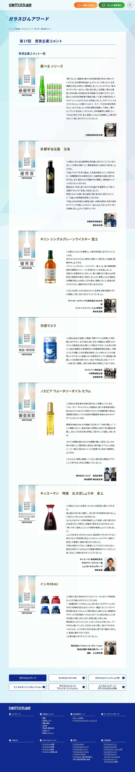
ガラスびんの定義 (48, 744)
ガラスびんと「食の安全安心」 (83, 757)
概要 (44, 718)
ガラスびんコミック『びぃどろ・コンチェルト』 (67, 687)
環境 (75, 740)
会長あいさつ (47, 720)
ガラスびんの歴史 (48, 749)
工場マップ (46, 730)
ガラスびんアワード (27, 29)
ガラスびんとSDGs (79, 754)
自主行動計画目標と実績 (81, 759)
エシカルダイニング (110, 752)
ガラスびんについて (49, 740)
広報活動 (107, 740)
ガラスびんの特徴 (48, 747)
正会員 (45, 725)
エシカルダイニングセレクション (28, 687)
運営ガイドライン (48, 733)
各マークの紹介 (78, 718)
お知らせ (15, 740)
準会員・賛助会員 (48, 728)
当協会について (48, 714)
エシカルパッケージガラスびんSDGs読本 (107, 687)
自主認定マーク (79, 714)
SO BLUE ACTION (67, 677)
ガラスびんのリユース (80, 749)
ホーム (11, 29)
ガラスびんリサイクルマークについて (84, 720)
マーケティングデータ (111, 714)
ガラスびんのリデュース (81, 747)
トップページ (16, 714)
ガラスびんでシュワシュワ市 (107, 677)
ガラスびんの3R (78, 744)
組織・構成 (46, 723)
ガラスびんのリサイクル (81, 752)
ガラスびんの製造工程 (50, 752)
